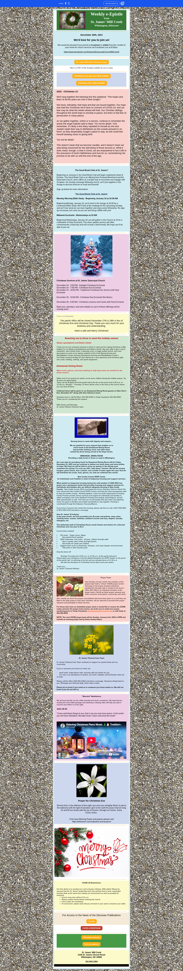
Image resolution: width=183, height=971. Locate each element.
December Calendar (91, 937)
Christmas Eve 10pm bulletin (91, 83)
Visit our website (91, 944)
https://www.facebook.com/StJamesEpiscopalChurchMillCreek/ (91, 52)
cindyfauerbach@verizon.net (100, 611)
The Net (91, 921)
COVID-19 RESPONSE (92, 928)
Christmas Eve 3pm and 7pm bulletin (91, 76)
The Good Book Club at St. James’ (91, 194)
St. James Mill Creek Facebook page (91, 62)
